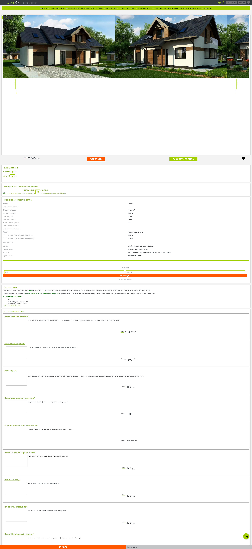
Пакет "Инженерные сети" (16, 421)
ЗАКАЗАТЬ (96, 159)
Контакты (230, 2)
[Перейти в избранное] (248, 2)
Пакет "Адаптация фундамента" (19, 502)
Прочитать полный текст (11, 410)
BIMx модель (10, 475)
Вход (240, 2)
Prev (15, 84)
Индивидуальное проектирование (20, 529)
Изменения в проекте (14, 448)
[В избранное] (243, 158)
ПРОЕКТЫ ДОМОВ (29, 3)
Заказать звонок (183, 159)
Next (236, 84)
